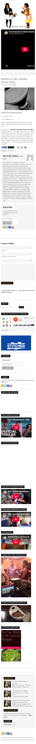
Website (30, 260)
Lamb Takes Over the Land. (27, 290)
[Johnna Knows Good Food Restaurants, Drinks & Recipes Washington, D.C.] (18, 28)
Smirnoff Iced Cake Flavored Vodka (11, 112)
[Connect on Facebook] (9, 227)
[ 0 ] (4, 84)
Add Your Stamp (10, 710)
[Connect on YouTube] (12, 227)
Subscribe (6, 360)
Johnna (14, 84)
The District (9, 678)
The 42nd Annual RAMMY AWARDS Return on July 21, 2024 (20, 692)
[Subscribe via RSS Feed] (4, 227)
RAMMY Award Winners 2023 (21, 700)
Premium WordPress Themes (27, 739)
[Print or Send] (22, 148)
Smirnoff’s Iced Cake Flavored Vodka (21, 129)
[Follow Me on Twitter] (7, 227)
